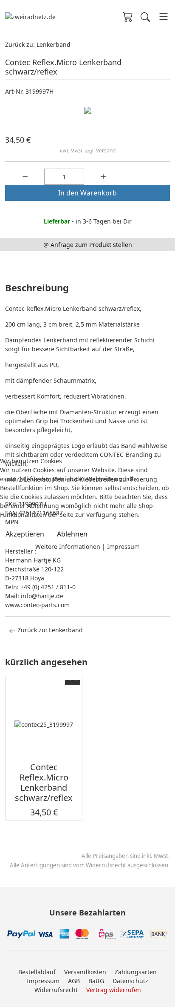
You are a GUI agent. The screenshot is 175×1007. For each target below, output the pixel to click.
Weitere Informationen (67, 546)
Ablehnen (72, 534)
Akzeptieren (25, 534)
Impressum (123, 546)
